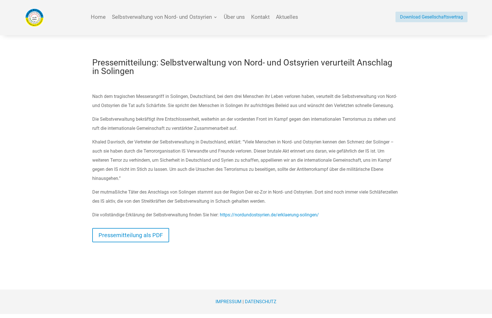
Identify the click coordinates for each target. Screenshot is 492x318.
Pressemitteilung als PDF (131, 235)
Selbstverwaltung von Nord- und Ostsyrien (162, 17)
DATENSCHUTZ (260, 301)
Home (98, 17)
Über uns (234, 17)
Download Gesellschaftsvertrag (431, 17)
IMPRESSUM (228, 301)
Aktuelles (287, 17)
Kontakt (260, 17)
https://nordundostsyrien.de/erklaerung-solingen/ (269, 215)
